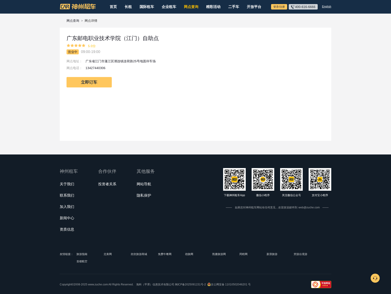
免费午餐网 (165, 254)
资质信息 (67, 229)
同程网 (243, 254)
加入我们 (67, 207)
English (326, 6)
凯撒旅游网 (219, 254)
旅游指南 (81, 254)
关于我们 (67, 184)
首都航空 (81, 261)
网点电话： (74, 68)
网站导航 (144, 184)
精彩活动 (213, 7)
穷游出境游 (300, 254)
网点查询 (191, 7)
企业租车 (169, 7)
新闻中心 (67, 218)
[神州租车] (78, 6)
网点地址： (74, 61)
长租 (128, 7)
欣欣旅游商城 (139, 254)
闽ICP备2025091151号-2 (190, 284)
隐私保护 (144, 195)
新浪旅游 (272, 254)
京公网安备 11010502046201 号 (231, 284)
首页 (113, 7)
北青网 (108, 254)
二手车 (233, 7)
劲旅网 (189, 254)
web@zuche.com (309, 207)
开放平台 (254, 7)
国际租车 (147, 7)
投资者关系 (107, 184)
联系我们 (67, 195)
